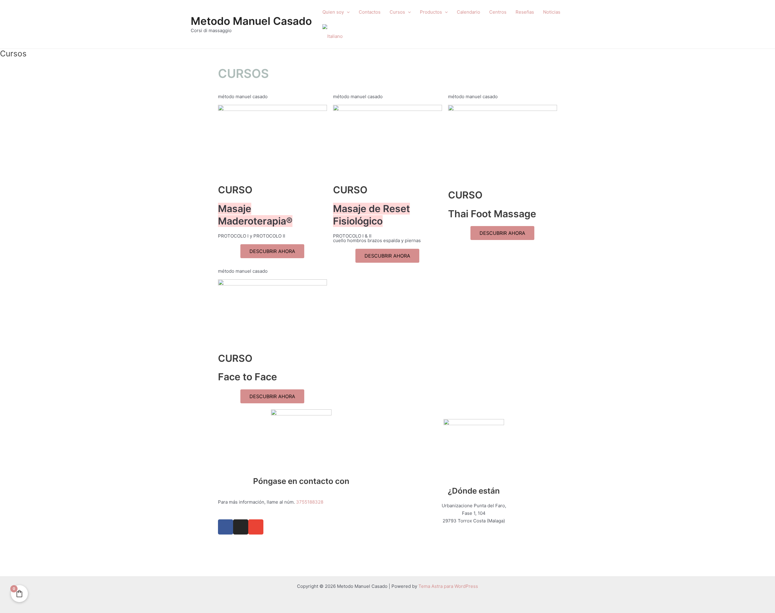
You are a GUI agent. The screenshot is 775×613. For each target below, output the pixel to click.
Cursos (397, 12)
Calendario (468, 12)
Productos (431, 12)
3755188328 (309, 502)
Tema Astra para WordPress (448, 586)
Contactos (370, 12)
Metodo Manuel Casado (251, 21)
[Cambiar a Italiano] (332, 36)
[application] (347, 12)
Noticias (551, 12)
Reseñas (525, 12)
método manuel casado (243, 96)
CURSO (235, 190)
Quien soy (333, 12)
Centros (497, 12)
